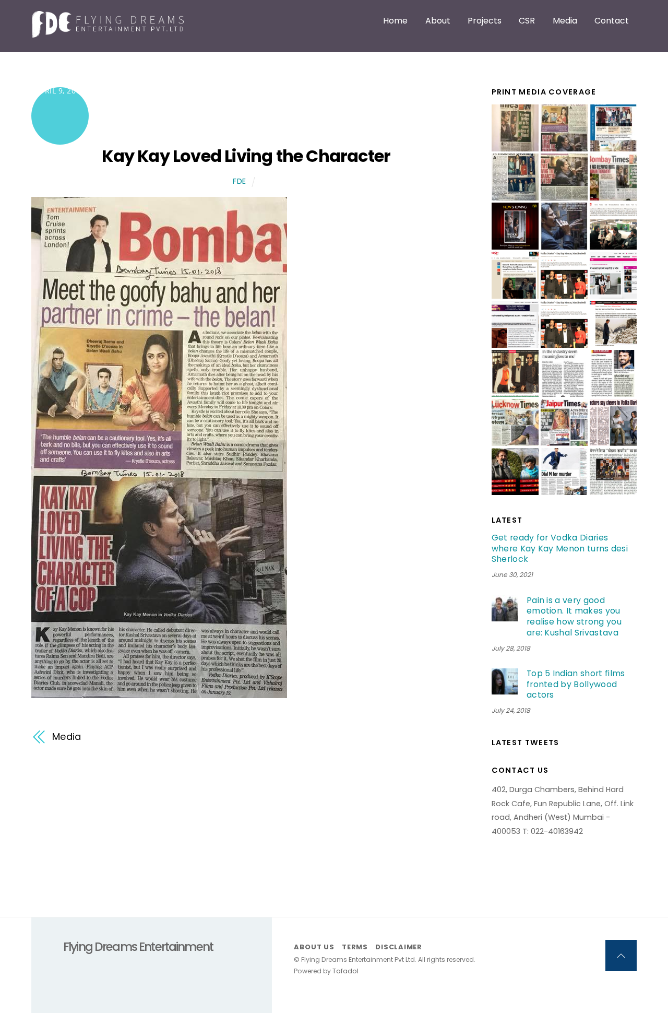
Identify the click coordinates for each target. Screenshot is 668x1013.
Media (565, 21)
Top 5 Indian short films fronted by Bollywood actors (576, 684)
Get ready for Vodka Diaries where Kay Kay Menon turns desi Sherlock (560, 549)
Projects (485, 21)
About (437, 21)
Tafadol (345, 971)
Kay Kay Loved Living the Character (246, 156)
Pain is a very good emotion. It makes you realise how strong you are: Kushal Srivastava (574, 616)
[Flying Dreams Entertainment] (109, 32)
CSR (527, 21)
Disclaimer (398, 947)
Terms (355, 947)
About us (314, 947)
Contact (611, 21)
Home (395, 21)
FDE (239, 181)
